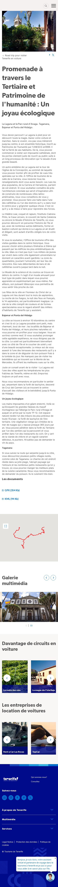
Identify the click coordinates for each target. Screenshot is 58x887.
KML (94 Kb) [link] (11, 498)
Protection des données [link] (26, 842)
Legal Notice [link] (7, 842)
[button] (5, 526)
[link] (49, 55)
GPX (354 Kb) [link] (12, 490)
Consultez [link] (35, 781)
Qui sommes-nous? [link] (39, 777)
